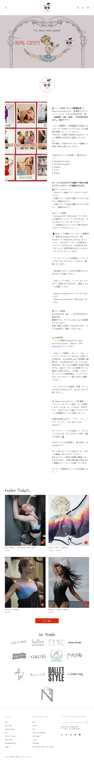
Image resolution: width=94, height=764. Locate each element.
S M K (56, 169)
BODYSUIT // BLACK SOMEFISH (58, 609)
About (34, 722)
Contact (7, 747)
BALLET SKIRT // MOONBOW (58, 547)
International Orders (11, 743)
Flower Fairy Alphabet (39, 732)
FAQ (6, 732)
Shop (6, 722)
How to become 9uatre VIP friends (43, 747)
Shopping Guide (9, 729)
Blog (34, 729)
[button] (77, 7)
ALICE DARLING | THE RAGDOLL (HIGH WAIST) (20, 547)
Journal (34, 725)
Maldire (57, 166)
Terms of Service (10, 736)
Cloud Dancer (36, 736)
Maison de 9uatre (14, 757)
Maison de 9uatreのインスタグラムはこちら (69, 295)
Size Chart (8, 725)
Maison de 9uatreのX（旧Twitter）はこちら (69, 301)
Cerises (35, 740)
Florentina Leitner (62, 163)
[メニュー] (6, 7)
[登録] (88, 722)
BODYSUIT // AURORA (12, 609)
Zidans (57, 172)
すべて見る (47, 621)
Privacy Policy (9, 740)
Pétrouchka (36, 743)
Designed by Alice (62, 161)
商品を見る (86, 542)
